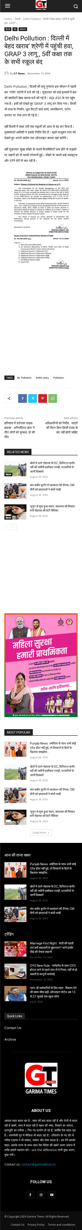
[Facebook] (22, 398)
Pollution (58, 377)
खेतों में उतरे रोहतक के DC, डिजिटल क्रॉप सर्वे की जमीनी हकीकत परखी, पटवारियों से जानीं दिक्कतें (52, 467)
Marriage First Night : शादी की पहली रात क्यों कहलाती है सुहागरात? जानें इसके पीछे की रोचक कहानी (51, 948)
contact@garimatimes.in (38, 1164)
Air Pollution (24, 377)
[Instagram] (41, 1195)
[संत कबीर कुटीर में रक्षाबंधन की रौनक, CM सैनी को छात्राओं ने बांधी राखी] (15, 490)
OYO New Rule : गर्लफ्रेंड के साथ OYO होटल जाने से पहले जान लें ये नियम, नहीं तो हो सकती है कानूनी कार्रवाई (53, 970)
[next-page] (14, 527)
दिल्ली (17, 19)
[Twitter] (32, 398)
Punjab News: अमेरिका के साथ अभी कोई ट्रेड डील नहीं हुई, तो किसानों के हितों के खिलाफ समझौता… (53, 748)
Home (8, 19)
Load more (39, 832)
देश (15, 29)
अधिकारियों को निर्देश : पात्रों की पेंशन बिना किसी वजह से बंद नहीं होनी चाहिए (61, 427)
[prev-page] (7, 527)
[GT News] (7, 73)
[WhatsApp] (52, 398)
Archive (10, 1039)
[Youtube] (51, 1195)
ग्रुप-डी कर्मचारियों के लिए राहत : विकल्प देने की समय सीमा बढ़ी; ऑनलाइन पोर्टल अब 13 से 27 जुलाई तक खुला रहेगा (53, 992)
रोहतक (8, 474)
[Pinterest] (42, 398)
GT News (19, 73)
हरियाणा (23, 29)
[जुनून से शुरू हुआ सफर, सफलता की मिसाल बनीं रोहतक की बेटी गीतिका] (15, 512)
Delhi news (42, 377)
